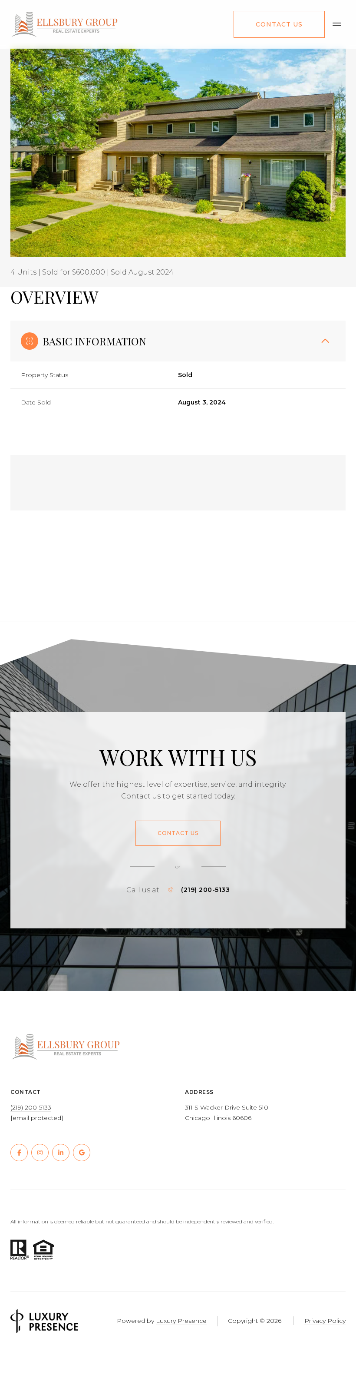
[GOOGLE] (81, 1152)
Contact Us (279, 24)
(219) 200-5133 (205, 890)
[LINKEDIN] (60, 1152)
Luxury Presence (181, 1321)
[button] (178, 833)
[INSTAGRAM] (40, 1152)
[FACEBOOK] (19, 1152)
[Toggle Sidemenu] (337, 24)
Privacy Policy (325, 1321)
